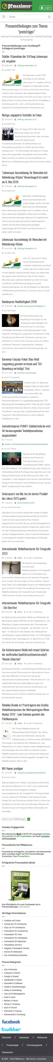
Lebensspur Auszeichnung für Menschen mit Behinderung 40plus (24, 241)
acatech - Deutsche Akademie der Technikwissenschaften (26, 444)
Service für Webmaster (13, 951)
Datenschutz (7, 1052)
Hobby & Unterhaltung (13, 990)
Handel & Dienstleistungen (14, 986)
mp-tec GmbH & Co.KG (25, 503)
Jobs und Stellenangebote (14, 993)
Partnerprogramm (34, 1045)
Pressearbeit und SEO (13, 944)
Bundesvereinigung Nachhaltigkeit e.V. (31, 306)
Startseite (6, 1037)
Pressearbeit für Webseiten (15, 941)
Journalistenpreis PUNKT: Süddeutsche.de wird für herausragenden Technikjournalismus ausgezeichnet (26, 430)
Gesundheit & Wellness (13, 983)
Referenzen (42, 1037)
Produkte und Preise (12, 920)
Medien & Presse (11, 1000)
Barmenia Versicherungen (26, 373)
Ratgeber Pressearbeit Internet (16, 948)
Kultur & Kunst (9, 997)
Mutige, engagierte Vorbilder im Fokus (22, 115)
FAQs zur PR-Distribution (14, 927)
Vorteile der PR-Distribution (15, 923)
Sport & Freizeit (10, 1007)
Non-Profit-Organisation (21, 836)
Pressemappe (12, 1045)
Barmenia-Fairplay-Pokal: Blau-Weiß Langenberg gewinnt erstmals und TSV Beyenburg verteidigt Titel (22, 364)
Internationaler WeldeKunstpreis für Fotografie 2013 (26, 551)
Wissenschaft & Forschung (14, 1014)
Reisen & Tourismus (12, 1003)
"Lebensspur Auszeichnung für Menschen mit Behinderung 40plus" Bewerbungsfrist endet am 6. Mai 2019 (25, 177)
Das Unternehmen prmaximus (15, 955)
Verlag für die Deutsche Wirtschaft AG (31, 773)
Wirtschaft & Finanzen (13, 1010)
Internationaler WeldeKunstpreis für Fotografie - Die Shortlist (26, 605)
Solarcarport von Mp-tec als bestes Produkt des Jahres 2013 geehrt (25, 496)
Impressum (24, 1037)
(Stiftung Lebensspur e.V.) (27, 65)
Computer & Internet (12, 972)
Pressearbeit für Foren (13, 934)
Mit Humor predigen (12, 768)
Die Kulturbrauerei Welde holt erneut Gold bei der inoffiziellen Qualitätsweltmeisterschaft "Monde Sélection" (25, 654)
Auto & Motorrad (10, 969)
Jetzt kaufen (24, 907)
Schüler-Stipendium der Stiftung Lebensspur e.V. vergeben (25, 58)
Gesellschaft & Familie (13, 979)
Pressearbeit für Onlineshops (15, 937)
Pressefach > (24, 856)
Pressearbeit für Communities (16, 930)
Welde (19, 558)
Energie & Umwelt (11, 976)
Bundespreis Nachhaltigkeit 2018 (19, 301)
